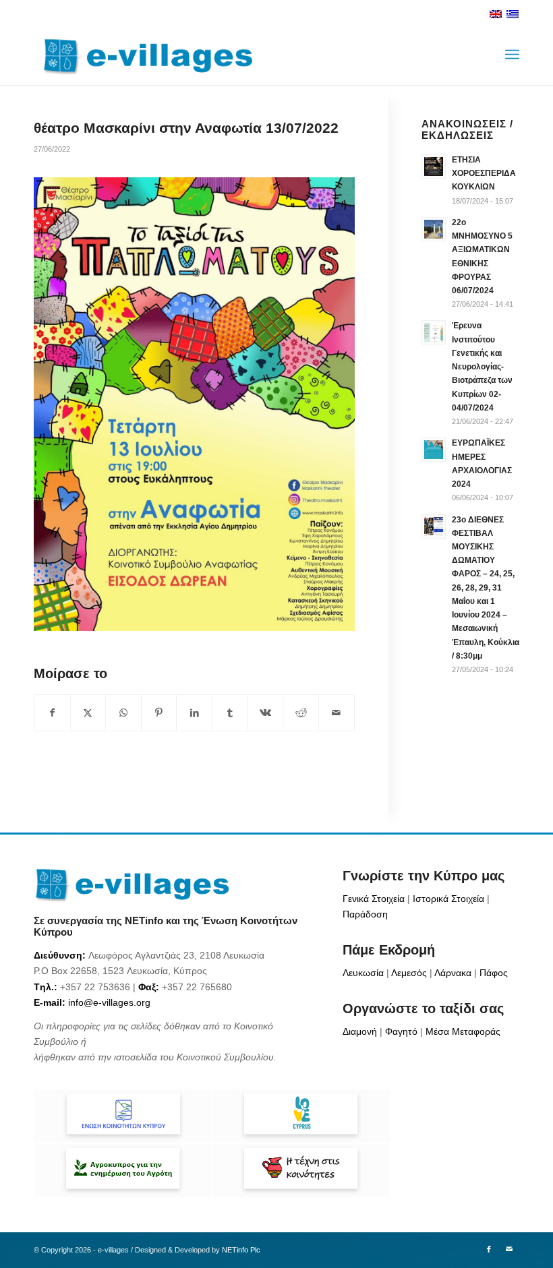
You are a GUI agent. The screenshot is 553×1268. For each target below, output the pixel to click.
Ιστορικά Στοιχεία (448, 898)
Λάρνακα (452, 972)
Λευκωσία (363, 972)
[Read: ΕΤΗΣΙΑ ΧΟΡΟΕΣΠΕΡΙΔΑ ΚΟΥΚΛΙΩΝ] (433, 166)
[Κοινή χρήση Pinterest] (159, 713)
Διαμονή (360, 1031)
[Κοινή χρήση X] (88, 713)
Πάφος (493, 972)
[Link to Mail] (509, 1249)
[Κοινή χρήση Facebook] (52, 713)
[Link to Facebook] (489, 1249)
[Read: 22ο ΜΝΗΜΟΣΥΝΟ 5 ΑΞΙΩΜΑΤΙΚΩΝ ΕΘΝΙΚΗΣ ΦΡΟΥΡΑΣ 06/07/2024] (433, 229)
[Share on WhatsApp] (123, 713)
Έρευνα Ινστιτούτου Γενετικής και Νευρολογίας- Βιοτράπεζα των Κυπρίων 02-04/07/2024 (482, 366)
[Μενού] (512, 54)
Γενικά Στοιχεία (374, 898)
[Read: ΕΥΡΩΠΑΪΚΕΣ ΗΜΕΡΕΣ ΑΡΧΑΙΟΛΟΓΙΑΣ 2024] (433, 449)
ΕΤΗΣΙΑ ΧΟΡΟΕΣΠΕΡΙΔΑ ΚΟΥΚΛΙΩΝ (484, 173)
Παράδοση (365, 914)
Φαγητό (401, 1031)
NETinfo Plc (241, 1250)
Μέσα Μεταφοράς (463, 1031)
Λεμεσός (409, 972)
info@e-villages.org (109, 1002)
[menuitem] (512, 54)
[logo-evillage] (143, 54)
